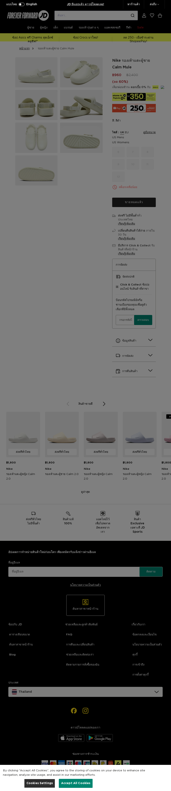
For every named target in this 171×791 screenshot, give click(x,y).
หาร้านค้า (133, 4)
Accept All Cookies (76, 783)
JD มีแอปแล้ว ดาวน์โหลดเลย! (85, 4)
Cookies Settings (39, 783)
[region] (85, 778)
